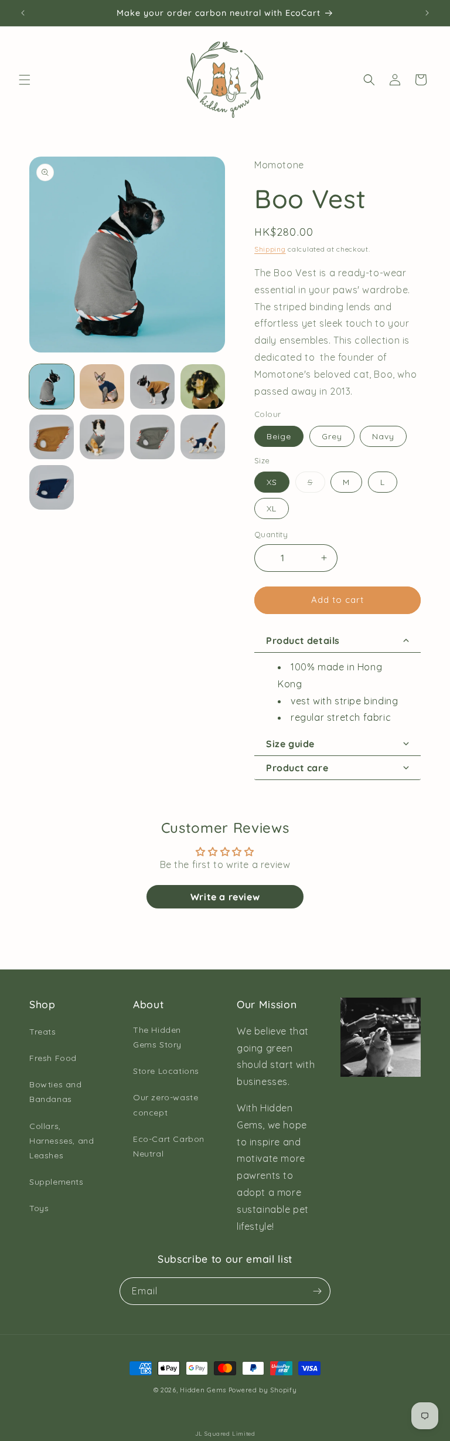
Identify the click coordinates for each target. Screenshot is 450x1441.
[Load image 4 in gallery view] (202, 386)
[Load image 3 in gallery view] (152, 386)
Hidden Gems (203, 1390)
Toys (39, 1208)
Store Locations (166, 1071)
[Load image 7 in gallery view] (152, 437)
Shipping (270, 249)
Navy (383, 436)
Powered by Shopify (263, 1390)
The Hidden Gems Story (157, 1037)
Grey (332, 436)
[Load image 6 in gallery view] (102, 437)
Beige (279, 436)
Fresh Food (53, 1058)
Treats (42, 1031)
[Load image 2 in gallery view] (102, 386)
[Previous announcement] (23, 13)
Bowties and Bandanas (55, 1091)
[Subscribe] (317, 1291)
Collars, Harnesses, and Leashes (61, 1141)
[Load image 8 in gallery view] (202, 437)
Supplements (56, 1181)
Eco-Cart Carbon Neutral (168, 1146)
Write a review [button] (225, 897)
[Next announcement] (427, 13)
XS (272, 482)
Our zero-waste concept (165, 1104)
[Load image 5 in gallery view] (51, 437)
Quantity (271, 534)
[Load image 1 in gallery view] (51, 386)
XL (272, 508)
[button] (25, 80)
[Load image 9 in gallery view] (51, 487)
